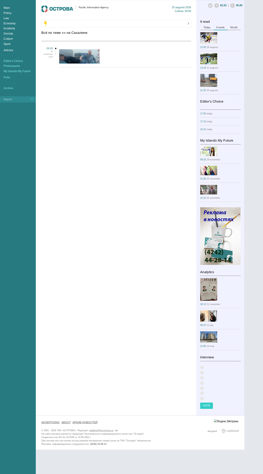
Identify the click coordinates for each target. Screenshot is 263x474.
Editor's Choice (13, 60)
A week (220, 27)
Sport (7, 43)
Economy (10, 23)
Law (6, 18)
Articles (8, 50)
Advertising (50, 422)
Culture (8, 38)
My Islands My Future (17, 71)
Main (7, 7)
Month (234, 27)
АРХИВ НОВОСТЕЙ (85, 422)
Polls (7, 77)
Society (8, 33)
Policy (7, 12)
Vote (206, 405)
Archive (8, 88)
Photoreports (12, 65)
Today (206, 27)
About (66, 422)
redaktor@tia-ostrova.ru (101, 430)
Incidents (9, 28)
